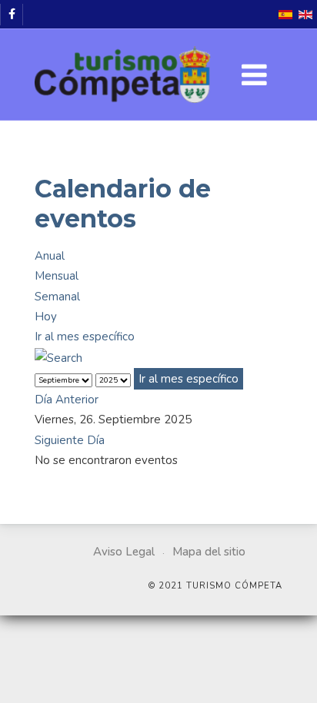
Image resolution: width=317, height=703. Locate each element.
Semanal (57, 296)
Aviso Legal (124, 551)
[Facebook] (11, 14)
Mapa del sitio (208, 551)
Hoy (46, 316)
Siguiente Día (70, 440)
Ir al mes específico (85, 336)
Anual (50, 256)
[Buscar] (58, 356)
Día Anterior (66, 399)
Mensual (56, 276)
